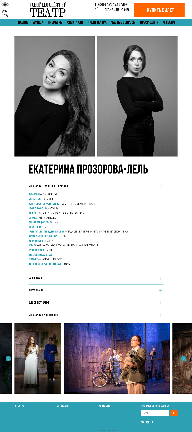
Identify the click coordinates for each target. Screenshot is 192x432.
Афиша (38, 23)
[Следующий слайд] (183, 358)
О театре (19, 406)
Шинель (32, 213)
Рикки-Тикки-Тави (38, 208)
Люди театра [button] (97, 23)
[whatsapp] (147, 422)
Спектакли (75, 23)
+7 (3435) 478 (117, 10)
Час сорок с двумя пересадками (45, 264)
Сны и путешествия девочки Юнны (46, 231)
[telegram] (152, 422)
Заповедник (35, 227)
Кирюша (33, 217)
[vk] (142, 422)
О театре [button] (169, 23)
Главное (22, 23)
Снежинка (34, 259)
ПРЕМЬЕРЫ (55, 23)
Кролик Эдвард (36, 250)
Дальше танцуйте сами (40, 222)
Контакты (104, 406)
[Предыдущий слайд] (8, 358)
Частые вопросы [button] (123, 23)
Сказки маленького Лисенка (43, 236)
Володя (32, 245)
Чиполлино (34, 194)
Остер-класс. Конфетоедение (44, 204)
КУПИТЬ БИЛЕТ (160, 10)
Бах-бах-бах (35, 199)
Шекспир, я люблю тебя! (41, 255)
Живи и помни (36, 241)
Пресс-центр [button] (149, 23)
